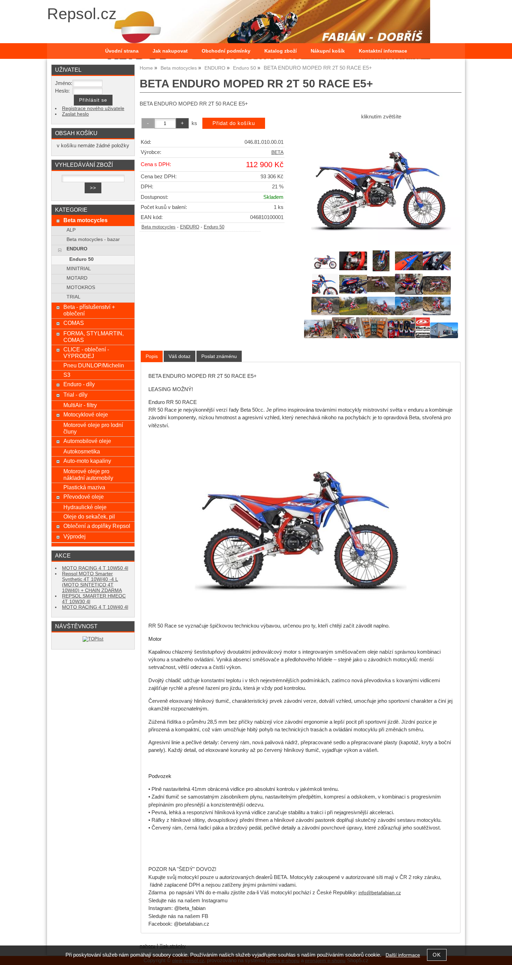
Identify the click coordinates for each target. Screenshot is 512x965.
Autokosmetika (81, 451)
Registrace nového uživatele (93, 108)
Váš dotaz (180, 356)
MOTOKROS (81, 287)
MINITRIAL (79, 268)
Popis (152, 356)
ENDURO (189, 227)
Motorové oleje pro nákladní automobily (88, 474)
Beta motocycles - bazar (93, 239)
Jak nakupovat (170, 51)
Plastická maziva (84, 487)
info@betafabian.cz (379, 892)
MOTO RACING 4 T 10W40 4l (95, 607)
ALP (71, 230)
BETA (277, 152)
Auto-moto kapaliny (87, 461)
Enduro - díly (79, 384)
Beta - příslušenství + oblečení (89, 310)
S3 (66, 375)
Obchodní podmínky (226, 51)
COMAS (73, 323)
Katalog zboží (280, 51)
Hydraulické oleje (85, 507)
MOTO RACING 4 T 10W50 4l (95, 568)
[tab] (152, 356)
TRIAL (73, 296)
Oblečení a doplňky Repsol (96, 526)
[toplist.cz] (93, 638)
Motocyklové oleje (85, 414)
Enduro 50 (214, 227)
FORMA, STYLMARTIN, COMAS (93, 336)
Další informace (403, 955)
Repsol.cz (82, 13)
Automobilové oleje (87, 441)
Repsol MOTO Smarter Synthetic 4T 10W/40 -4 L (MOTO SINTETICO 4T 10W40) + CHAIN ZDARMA (92, 582)
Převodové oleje (83, 496)
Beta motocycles (158, 227)
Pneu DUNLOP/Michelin (93, 365)
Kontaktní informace (383, 51)
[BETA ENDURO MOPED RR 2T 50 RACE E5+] (381, 184)
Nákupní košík (328, 51)
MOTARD (77, 278)
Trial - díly (75, 394)
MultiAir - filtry (80, 405)
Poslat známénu (219, 356)
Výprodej (74, 536)
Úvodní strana (122, 51)
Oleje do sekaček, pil (89, 516)
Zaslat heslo (75, 114)
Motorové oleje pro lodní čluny (93, 428)
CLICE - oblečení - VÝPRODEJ (86, 352)
